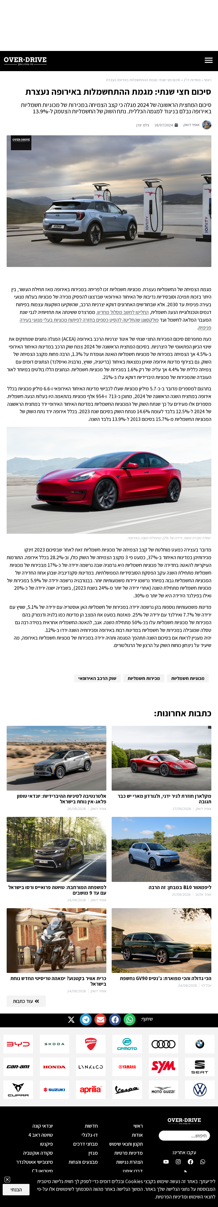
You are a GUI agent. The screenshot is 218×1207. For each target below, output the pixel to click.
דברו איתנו (133, 1170)
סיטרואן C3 (42, 1170)
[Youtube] (165, 1161)
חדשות (91, 1125)
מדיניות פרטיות (128, 1152)
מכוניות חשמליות (187, 678)
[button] (130, 1019)
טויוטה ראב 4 (40, 1134)
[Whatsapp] (202, 1161)
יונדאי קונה (42, 1125)
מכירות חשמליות (144, 678)
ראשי (207, 79)
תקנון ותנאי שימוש (126, 1143)
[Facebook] (190, 1161)
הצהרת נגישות (129, 1161)
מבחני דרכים (85, 1143)
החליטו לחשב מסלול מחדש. (122, 312)
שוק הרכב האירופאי (97, 678)
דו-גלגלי (90, 1134)
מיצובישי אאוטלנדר (34, 1161)
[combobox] (184, 1136)
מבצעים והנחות (83, 1161)
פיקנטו (46, 1143)
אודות (137, 1134)
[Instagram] (178, 1161)
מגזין (93, 1152)
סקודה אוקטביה (38, 1152)
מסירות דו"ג (192, 79)
